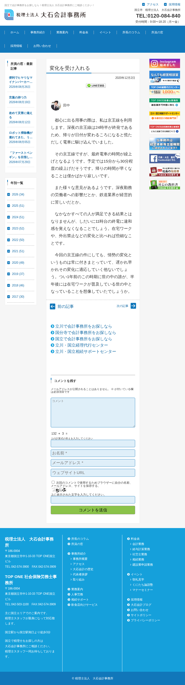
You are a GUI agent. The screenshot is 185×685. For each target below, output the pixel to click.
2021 (18, 251)
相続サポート (80, 599)
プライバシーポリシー (145, 620)
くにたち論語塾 (142, 584)
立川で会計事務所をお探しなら (83, 326)
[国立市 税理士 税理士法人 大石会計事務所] (45, 15)
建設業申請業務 (142, 564)
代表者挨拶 (80, 574)
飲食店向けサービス (84, 604)
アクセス (79, 564)
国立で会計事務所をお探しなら (83, 339)
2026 (18, 194)
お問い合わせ (42, 46)
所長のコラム (131, 32)
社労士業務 (139, 554)
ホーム (14, 32)
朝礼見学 (102, 44)
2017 (18, 296)
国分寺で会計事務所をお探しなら (85, 332)
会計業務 (138, 544)
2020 (18, 262)
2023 (18, 228)
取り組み (79, 579)
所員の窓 (157, 32)
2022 (18, 240)
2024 (18, 217)
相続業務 (138, 559)
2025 (18, 205)
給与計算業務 (141, 549)
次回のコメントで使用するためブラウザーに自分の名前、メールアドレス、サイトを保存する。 (91, 484)
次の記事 (122, 306)
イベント (105, 32)
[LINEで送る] (96, 85)
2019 (18, 274)
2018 (18, 285)
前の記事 (66, 306)
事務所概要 (80, 558)
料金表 (83, 32)
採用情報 (16, 46)
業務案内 (62, 32)
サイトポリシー (141, 615)
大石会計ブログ (141, 604)
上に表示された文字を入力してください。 (78, 494)
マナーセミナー (142, 590)
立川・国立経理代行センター (81, 345)
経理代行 (59, 44)
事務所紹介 (37, 32)
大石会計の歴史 (83, 569)
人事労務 (77, 594)
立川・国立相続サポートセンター (85, 351)
